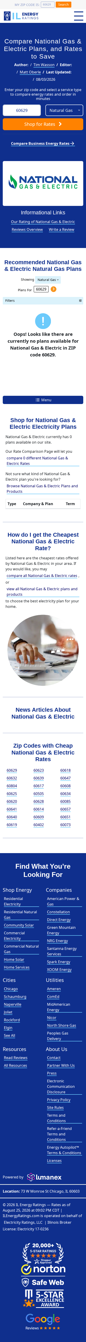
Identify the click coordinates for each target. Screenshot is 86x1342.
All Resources (15, 1065)
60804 (12, 785)
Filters (10, 300)
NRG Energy (57, 940)
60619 (12, 824)
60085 (65, 801)
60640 (12, 816)
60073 (65, 824)
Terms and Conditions (56, 1118)
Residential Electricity (13, 901)
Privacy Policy (58, 1099)
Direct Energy (59, 919)
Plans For (25, 290)
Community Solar (19, 925)
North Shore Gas (61, 1025)
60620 (12, 801)
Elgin (8, 1027)
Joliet (8, 1012)
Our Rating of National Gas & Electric (43, 221)
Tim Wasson (44, 64)
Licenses (54, 1160)
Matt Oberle (30, 72)
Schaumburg (15, 996)
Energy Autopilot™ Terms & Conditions (64, 1150)
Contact (54, 1057)
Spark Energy (58, 961)
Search (63, 4)
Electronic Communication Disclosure (61, 1086)
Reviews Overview (27, 229)
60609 (38, 816)
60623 (38, 770)
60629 (12, 770)
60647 (65, 778)
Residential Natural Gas (20, 914)
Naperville (12, 1004)
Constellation (58, 911)
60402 (38, 824)
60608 (65, 785)
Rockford (12, 1019)
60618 (65, 770)
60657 (65, 809)
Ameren (54, 988)
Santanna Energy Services (62, 951)
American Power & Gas (63, 901)
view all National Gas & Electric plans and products (42, 591)
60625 (12, 793)
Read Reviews (16, 1057)
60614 (38, 809)
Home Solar (14, 959)
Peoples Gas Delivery (57, 1036)
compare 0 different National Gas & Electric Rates (37, 460)
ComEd (53, 996)
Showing (27, 279)
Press (52, 1073)
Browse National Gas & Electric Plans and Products (42, 488)
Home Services (17, 967)
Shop (39, 124)
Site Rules (55, 1107)
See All (9, 1035)
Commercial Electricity (14, 935)
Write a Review (61, 229)
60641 (12, 809)
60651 (65, 816)
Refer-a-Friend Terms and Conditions (59, 1134)
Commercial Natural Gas (21, 949)
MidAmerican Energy (58, 1007)
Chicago (11, 988)
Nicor (51, 1017)
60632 (12, 778)
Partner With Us (61, 1065)
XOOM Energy (59, 969)
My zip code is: (27, 5)
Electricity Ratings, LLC (23, 1222)
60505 (38, 793)
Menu (45, 399)
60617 (38, 785)
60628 (38, 801)
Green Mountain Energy (61, 930)
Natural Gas (47, 280)
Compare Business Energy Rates (43, 143)
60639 (38, 778)
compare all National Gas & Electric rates (42, 575)
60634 (65, 793)
